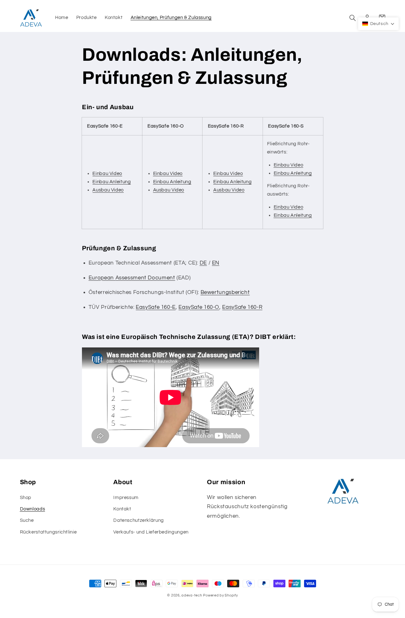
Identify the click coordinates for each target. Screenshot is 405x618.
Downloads (32, 509)
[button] (353, 17)
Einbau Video (107, 173)
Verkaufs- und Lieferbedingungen (151, 532)
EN (215, 263)
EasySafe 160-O (198, 307)
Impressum (126, 497)
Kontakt (122, 509)
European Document (132, 278)
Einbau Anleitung (111, 181)
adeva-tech (191, 595)
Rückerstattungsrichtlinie (48, 532)
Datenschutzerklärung (138, 520)
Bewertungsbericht (225, 292)
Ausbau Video (108, 190)
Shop (26, 497)
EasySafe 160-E (156, 307)
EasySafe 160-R (242, 307)
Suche (27, 520)
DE (203, 263)
